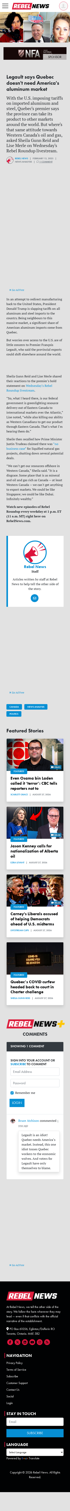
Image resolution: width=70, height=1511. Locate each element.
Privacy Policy (14, 1363)
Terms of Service (16, 1370)
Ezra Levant (17, 862)
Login (9, 1403)
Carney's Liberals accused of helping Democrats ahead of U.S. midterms (34, 919)
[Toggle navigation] (5, 6)
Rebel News (21, 158)
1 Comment (45, 161)
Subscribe (12, 1376)
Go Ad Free (17, 290)
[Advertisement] (35, 250)
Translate (34, 1458)
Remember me (25, 1093)
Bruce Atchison (28, 1121)
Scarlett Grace (19, 794)
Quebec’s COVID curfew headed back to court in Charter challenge (32, 987)
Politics (14, 713)
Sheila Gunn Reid (20, 998)
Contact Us (12, 1390)
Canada (14, 706)
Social (10, 1396)
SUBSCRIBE (18, 1064)
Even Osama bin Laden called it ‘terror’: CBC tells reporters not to (33, 783)
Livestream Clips (19, 930)
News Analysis (35, 706)
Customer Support (17, 1383)
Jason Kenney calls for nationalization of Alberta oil (34, 851)
